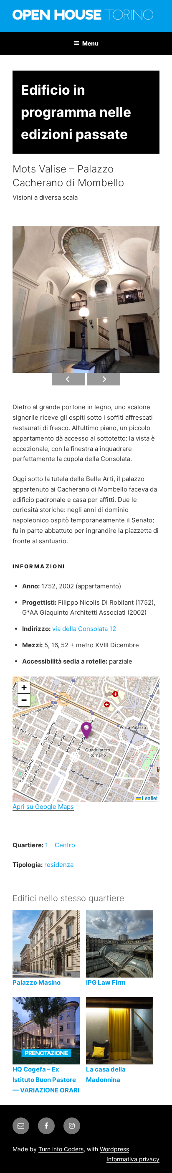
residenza (58, 865)
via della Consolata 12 (84, 629)
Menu (90, 43)
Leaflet (149, 797)
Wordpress (114, 1149)
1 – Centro (60, 845)
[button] (86, 730)
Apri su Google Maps (43, 807)
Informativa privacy (132, 1159)
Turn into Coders (60, 1149)
